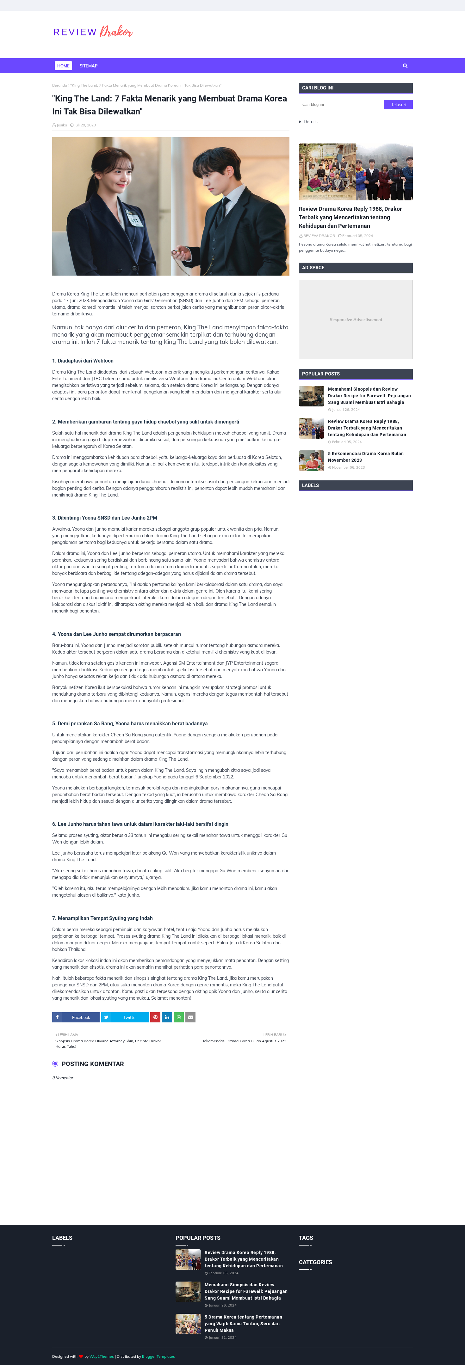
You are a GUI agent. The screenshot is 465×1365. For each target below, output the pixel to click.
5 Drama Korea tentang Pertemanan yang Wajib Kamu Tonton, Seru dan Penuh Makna (243, 1323)
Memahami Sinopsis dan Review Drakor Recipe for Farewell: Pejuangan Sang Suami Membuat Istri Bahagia (369, 396)
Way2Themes (102, 1356)
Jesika (62, 125)
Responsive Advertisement (356, 319)
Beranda (59, 85)
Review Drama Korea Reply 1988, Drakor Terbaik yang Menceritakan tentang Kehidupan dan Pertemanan (350, 217)
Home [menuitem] (63, 65)
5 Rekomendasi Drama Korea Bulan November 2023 (366, 457)
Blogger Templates (158, 1356)
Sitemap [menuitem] (88, 65)
